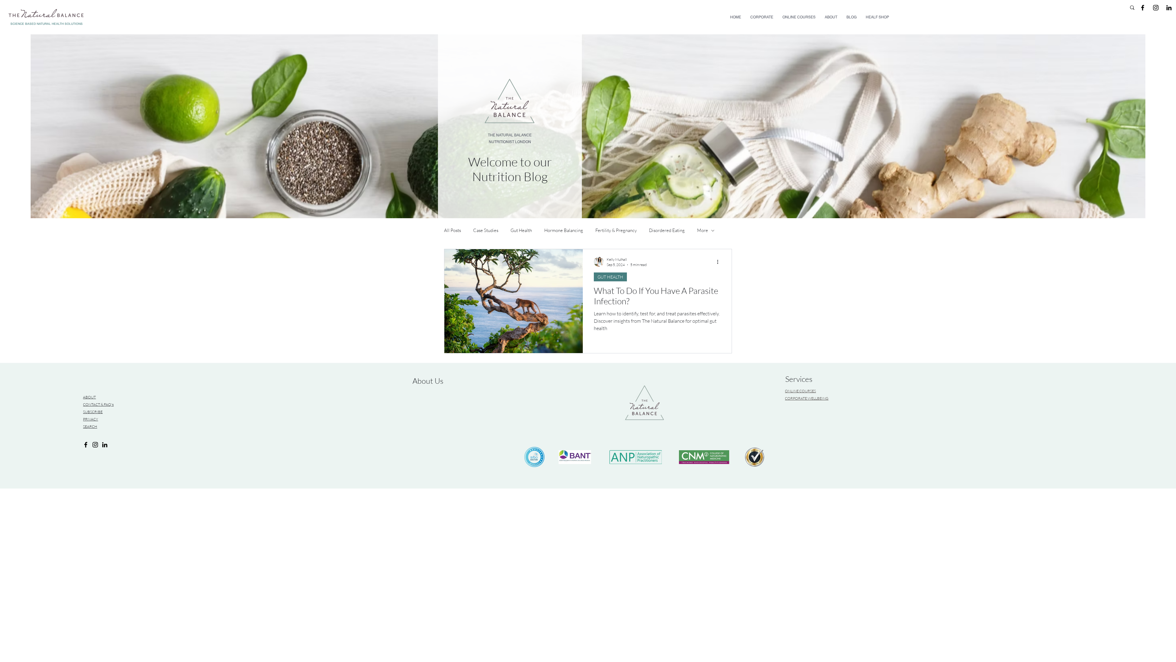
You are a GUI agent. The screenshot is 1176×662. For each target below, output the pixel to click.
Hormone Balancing (563, 230)
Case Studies (485, 230)
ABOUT (89, 397)
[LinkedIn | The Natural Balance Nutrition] (1169, 7)
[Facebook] (85, 444)
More (702, 230)
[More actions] (719, 261)
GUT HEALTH (610, 277)
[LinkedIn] (104, 444)
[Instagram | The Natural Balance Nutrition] (1155, 7)
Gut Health (521, 230)
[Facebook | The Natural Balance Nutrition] (1142, 7)
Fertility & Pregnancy (616, 230)
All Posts (452, 230)
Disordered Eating (667, 230)
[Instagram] (95, 444)
